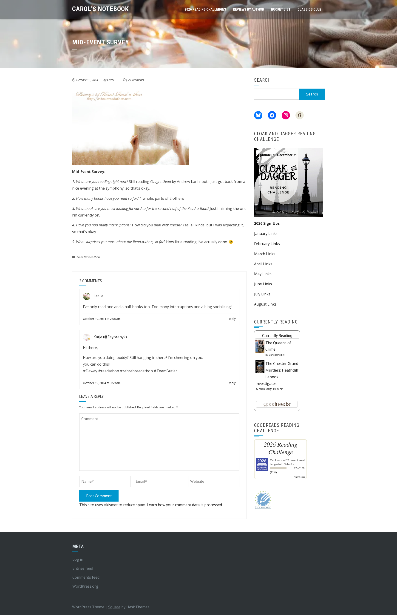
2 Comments (136, 80)
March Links (264, 253)
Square (114, 606)
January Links (266, 233)
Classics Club (309, 9)
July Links (262, 294)
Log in (77, 559)
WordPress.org (85, 586)
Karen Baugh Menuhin (271, 388)
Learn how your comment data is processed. (185, 504)
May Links (263, 273)
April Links (263, 263)
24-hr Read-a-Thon (88, 257)
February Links (267, 243)
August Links (265, 304)
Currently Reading (277, 335)
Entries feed (82, 568)
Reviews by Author (248, 9)
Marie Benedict (276, 354)
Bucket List (281, 9)
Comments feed (85, 577)
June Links (263, 283)
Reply (232, 319)
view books (299, 476)
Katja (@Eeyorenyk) (110, 336)
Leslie (98, 296)
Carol (110, 80)
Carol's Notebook (100, 9)
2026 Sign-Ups (267, 223)
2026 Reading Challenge (280, 448)
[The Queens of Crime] (259, 346)
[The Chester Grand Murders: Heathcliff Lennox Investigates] (259, 366)
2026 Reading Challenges (205, 9)
